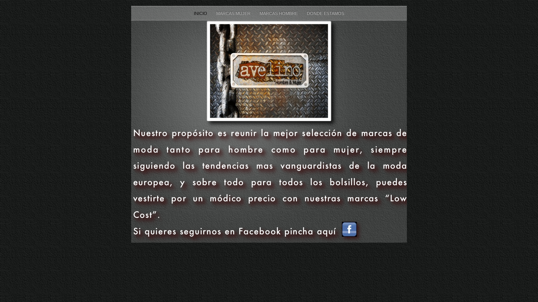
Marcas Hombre (279, 13)
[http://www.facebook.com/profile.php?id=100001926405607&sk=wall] (349, 234)
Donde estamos (325, 13)
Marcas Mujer (234, 13)
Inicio (201, 13)
